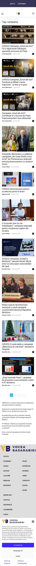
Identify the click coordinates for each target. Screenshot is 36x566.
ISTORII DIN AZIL (7, 42)
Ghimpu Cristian (6, 315)
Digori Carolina (6, 194)
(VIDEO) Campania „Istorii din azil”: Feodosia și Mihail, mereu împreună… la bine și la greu (17, 82)
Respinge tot (18, 551)
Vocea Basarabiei (7, 54)
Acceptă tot (18, 545)
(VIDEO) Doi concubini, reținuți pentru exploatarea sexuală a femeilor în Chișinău (18, 404)
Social (4, 150)
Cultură (4, 340)
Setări (18, 556)
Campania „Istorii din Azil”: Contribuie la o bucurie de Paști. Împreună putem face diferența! (16, 115)
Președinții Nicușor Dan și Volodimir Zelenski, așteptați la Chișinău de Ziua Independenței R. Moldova (16, 417)
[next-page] (24, 395)
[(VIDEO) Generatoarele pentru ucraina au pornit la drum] (18, 179)
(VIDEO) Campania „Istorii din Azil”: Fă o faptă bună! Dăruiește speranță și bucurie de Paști (18, 48)
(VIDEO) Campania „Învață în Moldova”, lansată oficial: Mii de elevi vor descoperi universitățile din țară (16, 262)
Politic (4, 301)
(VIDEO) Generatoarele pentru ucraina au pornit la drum (15, 190)
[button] (33, 522)
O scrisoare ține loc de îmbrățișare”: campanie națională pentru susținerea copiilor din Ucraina (17, 227)
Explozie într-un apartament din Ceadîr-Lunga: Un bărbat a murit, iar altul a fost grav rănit (17, 410)
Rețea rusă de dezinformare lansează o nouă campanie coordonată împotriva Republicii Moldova (16, 309)
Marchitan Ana (6, 269)
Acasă (3, 19)
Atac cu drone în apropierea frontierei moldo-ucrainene (16, 433)
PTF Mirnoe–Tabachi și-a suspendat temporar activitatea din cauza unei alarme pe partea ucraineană (17, 426)
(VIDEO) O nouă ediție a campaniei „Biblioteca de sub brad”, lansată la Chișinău (18, 346)
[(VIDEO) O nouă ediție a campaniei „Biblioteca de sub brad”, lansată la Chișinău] (18, 331)
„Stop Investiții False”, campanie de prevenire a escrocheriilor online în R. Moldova (18, 380)
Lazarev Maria (6, 167)
